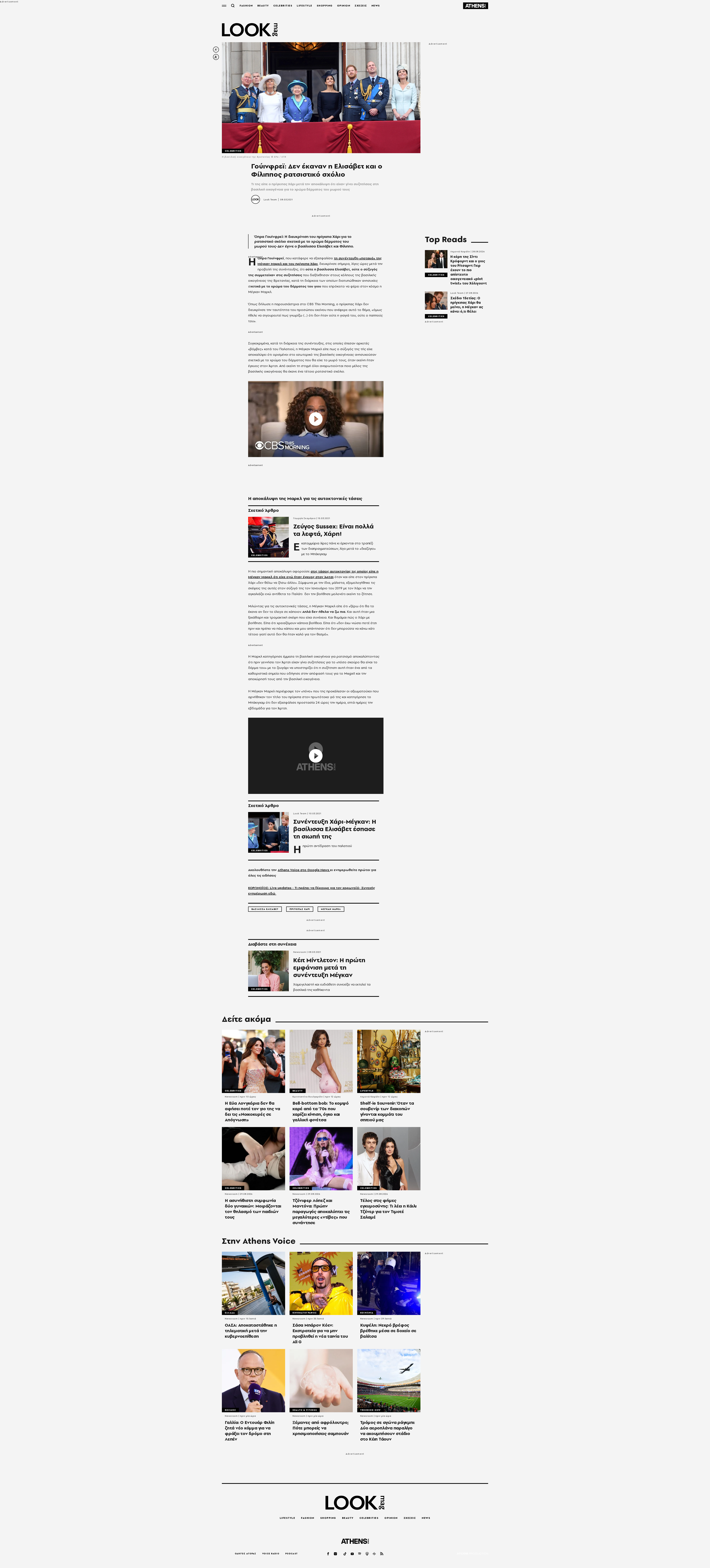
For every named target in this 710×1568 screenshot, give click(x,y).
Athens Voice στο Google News (304, 870)
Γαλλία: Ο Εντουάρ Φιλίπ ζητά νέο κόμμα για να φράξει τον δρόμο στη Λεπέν (249, 1431)
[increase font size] (216, 57)
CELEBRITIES (283, 5)
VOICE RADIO (270, 1553)
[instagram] (335, 1554)
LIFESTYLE (304, 5)
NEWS (375, 5)
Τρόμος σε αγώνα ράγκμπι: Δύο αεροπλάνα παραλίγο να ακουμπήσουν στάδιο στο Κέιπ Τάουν (387, 1431)
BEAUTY (263, 5)
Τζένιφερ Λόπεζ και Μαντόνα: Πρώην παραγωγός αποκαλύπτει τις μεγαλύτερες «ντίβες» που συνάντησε (321, 1211)
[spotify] (359, 1554)
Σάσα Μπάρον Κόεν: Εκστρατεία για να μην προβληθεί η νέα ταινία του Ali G (320, 1333)
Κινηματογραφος (305, 1312)
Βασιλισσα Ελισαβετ (264, 909)
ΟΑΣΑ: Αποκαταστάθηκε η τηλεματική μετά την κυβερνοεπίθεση (251, 1330)
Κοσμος (230, 1410)
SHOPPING (325, 5)
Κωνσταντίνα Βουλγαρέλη (308, 1096)
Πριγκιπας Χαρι (300, 909)
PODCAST (291, 1553)
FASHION (246, 5)
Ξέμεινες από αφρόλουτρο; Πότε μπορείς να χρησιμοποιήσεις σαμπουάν (321, 1428)
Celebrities (233, 150)
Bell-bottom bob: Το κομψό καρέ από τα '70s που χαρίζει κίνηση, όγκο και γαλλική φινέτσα (321, 1111)
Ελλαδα (230, 1312)
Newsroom (299, 952)
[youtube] (352, 1554)
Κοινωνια (366, 1312)
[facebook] (328, 1554)
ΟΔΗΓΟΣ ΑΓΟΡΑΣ (245, 1553)
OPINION (343, 5)
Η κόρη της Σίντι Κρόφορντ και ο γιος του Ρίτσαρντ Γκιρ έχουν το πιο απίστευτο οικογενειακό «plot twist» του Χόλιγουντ (468, 270)
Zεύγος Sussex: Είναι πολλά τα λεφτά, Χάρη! (333, 530)
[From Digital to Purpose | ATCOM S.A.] (472, 1554)
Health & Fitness (305, 1410)
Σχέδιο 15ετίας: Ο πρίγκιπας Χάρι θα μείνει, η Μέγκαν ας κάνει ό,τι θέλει (466, 305)
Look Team (270, 199)
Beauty (298, 1090)
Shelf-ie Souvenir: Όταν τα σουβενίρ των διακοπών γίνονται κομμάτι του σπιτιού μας (387, 1111)
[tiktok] (345, 1554)
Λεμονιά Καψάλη (460, 251)
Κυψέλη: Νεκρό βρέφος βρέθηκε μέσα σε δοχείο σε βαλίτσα (388, 1330)
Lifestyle (367, 1090)
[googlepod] (374, 1554)
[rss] (381, 1554)
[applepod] (367, 1554)
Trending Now (370, 1410)
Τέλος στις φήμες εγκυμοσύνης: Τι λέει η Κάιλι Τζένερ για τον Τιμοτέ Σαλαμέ (388, 1209)
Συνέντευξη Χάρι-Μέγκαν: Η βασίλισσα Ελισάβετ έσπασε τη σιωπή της (334, 829)
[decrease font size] (216, 50)
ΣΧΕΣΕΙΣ (361, 5)
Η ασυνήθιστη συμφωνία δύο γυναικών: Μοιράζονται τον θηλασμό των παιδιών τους (253, 1209)
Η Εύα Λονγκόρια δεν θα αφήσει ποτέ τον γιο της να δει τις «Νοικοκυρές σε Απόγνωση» (252, 1111)
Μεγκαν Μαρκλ (331, 909)
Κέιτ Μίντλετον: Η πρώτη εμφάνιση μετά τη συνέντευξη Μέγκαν (329, 967)
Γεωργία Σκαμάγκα (304, 518)
